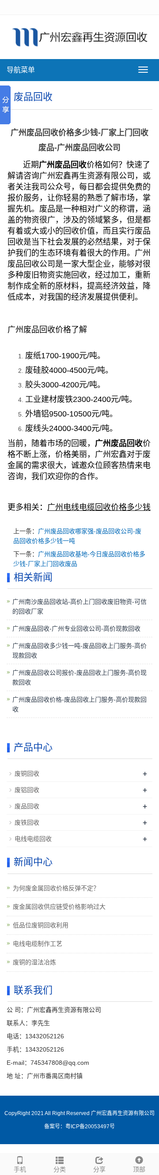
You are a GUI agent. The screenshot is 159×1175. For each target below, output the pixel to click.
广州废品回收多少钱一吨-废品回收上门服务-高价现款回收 (79, 650)
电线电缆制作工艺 (37, 943)
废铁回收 (27, 822)
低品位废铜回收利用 (40, 925)
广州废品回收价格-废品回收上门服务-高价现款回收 (79, 704)
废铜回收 (27, 773)
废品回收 (27, 806)
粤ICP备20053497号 (90, 1126)
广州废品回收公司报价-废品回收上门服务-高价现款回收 (79, 677)
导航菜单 (21, 70)
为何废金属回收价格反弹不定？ (56, 888)
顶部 (139, 1169)
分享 (99, 1169)
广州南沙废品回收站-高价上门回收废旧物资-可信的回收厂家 (79, 606)
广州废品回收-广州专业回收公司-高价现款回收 (76, 628)
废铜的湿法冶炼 (34, 962)
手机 (20, 1169)
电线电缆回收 (33, 838)
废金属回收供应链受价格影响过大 (59, 906)
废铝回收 (27, 789)
